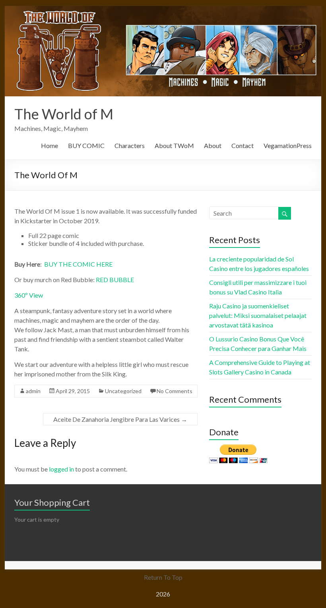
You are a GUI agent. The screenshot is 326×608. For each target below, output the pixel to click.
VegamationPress (288, 145)
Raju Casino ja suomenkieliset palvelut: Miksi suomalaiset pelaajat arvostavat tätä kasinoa (258, 315)
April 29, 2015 (73, 391)
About (212, 145)
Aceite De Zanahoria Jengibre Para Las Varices (120, 419)
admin (33, 391)
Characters (129, 145)
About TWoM (174, 145)
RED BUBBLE (115, 279)
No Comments (174, 391)
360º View (28, 295)
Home (49, 145)
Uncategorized (123, 391)
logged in (61, 469)
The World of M (63, 114)
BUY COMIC (86, 145)
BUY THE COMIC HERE (78, 264)
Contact (242, 145)
